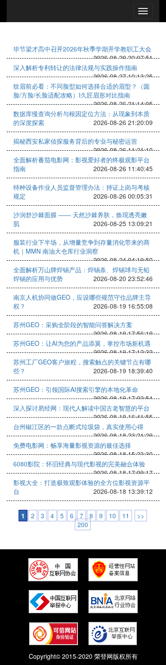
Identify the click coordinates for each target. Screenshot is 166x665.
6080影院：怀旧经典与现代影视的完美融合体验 (79, 463)
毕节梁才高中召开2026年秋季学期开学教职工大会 (82, 48)
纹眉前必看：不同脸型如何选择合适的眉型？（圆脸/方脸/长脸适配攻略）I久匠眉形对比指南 (81, 90)
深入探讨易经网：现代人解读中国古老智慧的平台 (81, 407)
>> (140, 515)
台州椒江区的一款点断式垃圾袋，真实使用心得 (78, 426)
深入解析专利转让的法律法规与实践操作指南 (75, 67)
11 (125, 515)
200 (82, 524)
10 (112, 515)
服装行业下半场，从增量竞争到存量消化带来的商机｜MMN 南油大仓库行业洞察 (81, 246)
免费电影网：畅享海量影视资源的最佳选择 (72, 445)
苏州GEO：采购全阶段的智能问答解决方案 (72, 324)
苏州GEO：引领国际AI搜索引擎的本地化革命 (75, 389)
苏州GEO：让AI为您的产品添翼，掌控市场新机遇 (82, 343)
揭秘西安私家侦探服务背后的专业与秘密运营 (75, 141)
